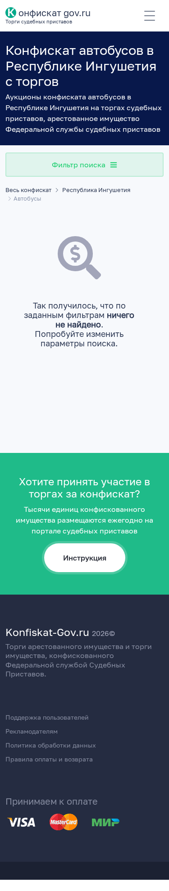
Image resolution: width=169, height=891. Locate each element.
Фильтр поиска (78, 164)
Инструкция (84, 557)
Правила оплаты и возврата (49, 759)
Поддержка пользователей (47, 717)
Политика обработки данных (50, 745)
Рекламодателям (31, 731)
